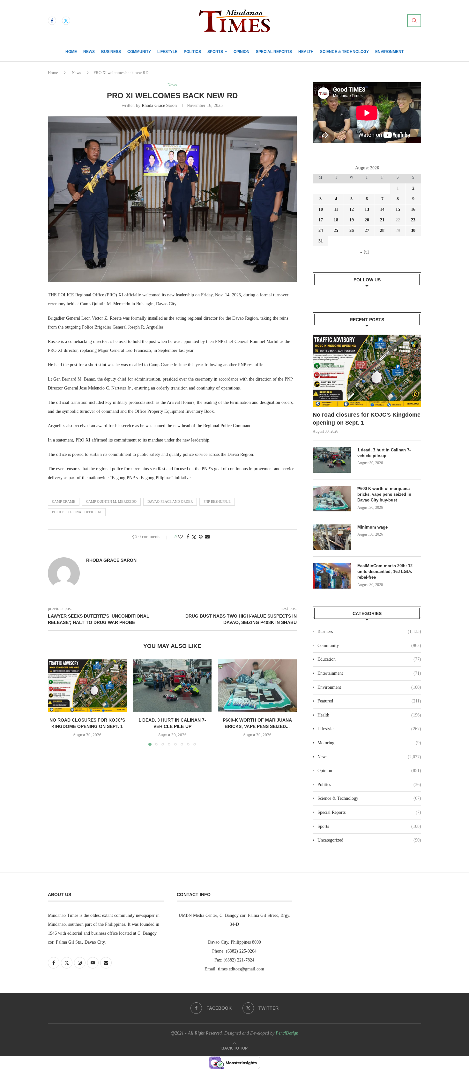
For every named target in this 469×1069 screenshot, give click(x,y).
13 (367, 209)
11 (336, 209)
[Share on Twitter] (194, 537)
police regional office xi (76, 512)
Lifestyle (167, 51)
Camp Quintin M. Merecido (111, 501)
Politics (192, 51)
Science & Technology (344, 51)
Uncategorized (369, 840)
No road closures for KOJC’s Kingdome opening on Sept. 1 (367, 419)
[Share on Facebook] (188, 536)
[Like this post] (180, 536)
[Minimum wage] (332, 537)
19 (351, 220)
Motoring (369, 742)
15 (398, 209)
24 (320, 230)
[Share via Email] (207, 536)
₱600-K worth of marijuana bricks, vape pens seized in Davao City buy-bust (384, 494)
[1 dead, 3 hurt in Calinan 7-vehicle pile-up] (172, 685)
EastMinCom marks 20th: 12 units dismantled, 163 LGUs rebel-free (385, 571)
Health (306, 51)
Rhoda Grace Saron (159, 105)
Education (369, 659)
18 (336, 220)
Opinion (241, 51)
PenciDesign (287, 1033)
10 (320, 209)
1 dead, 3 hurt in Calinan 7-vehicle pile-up (384, 453)
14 (382, 209)
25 (336, 230)
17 (320, 220)
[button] (56, 702)
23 (413, 220)
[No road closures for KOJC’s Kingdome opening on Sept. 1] (87, 685)
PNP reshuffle (217, 501)
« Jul (364, 252)
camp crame (63, 501)
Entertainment (369, 673)
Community (139, 51)
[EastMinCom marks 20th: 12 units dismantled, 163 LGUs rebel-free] (332, 576)
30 (413, 230)
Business (111, 51)
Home (71, 51)
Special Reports (274, 51)
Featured (369, 701)
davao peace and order (170, 501)
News (89, 51)
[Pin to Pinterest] (201, 536)
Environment (389, 51)
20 (367, 220)
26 (351, 230)
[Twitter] (66, 21)
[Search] (414, 20)
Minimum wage (373, 527)
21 (382, 220)
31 (320, 241)
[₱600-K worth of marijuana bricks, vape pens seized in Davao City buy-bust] (257, 685)
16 (413, 209)
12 (351, 209)
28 (382, 230)
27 (367, 230)
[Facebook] (52, 21)
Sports (215, 51)
